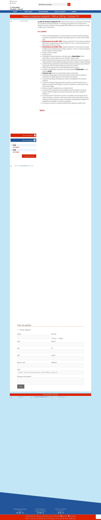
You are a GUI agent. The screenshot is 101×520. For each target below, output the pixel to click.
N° (52, 348)
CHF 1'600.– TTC (20, 513)
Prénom (53, 341)
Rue (18, 348)
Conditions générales (30, 516)
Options (42, 110)
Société (19, 334)
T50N (14, 150)
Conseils (74, 11)
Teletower (20, 511)
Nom (18, 341)
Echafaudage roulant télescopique (20, 509)
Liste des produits (43, 11)
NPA (18, 355)
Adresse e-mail (21, 362)
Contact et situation (59, 11)
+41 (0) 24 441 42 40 (63, 518)
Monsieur (54, 338)
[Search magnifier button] (69, 4)
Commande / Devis (29, 156)
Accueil (15, 11)
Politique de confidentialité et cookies (44, 516)
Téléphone (54, 362)
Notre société (28, 11)
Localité (53, 355)
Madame (61, 338)
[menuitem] (12, 3)
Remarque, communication (24, 376)
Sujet (18, 369)
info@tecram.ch (72, 518)
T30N (14, 145)
